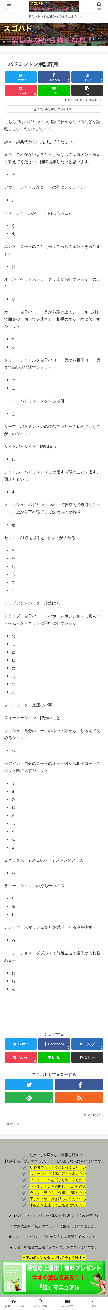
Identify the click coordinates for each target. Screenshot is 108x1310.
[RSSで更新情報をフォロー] (79, 1097)
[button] (98, 769)
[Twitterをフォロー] (29, 1084)
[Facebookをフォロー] (79, 1084)
